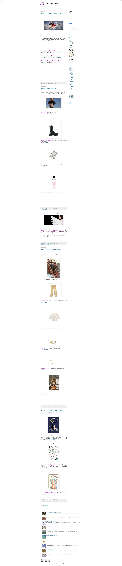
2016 (70, 60)
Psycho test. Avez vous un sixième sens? (51, 530)
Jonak (47, 142)
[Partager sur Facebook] (56, 208)
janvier (71, 67)
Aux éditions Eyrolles (44, 496)
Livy (48, 114)
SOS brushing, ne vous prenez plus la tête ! (51, 521)
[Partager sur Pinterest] (57, 83)
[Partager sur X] (56, 83)
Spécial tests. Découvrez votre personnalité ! (52, 13)
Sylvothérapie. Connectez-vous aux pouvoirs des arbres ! (53, 512)
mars (71, 69)
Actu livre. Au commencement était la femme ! (52, 410)
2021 (70, 66)
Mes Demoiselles (45, 329)
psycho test (70, 43)
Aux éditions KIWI (44, 468)
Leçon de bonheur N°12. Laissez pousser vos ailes (53, 213)
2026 (70, 103)
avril (70, 88)
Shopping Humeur (45, 209)
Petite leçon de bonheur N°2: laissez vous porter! (52, 535)
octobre (71, 95)
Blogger (64, 563)
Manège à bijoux (45, 349)
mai (70, 89)
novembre (71, 96)
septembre (71, 94)
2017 (70, 61)
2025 (70, 102)
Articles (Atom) (46, 505)
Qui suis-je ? (71, 27)
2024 (70, 101)
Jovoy (48, 195)
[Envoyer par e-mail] (54, 83)
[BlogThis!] (55, 83)
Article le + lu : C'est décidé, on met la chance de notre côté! (74, 28)
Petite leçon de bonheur (46, 244)
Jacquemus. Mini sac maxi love (50, 549)
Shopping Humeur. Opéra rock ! (49, 88)
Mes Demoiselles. (44, 302)
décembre (71, 97)
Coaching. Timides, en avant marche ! (51, 526)
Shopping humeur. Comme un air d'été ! (51, 249)
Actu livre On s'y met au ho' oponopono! (51, 544)
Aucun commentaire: (50, 83)
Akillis (43, 166)
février (71, 68)
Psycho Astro (71, 38)
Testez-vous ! (58, 52)
